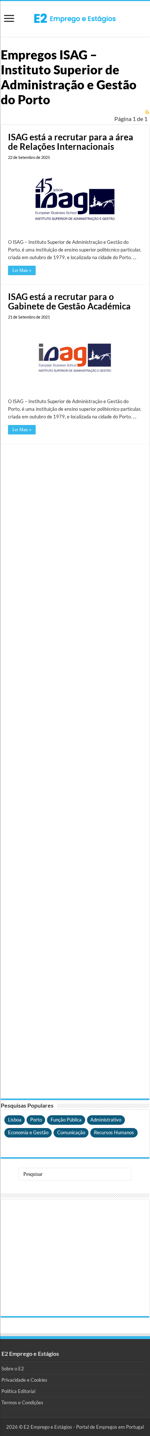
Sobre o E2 (12, 1368)
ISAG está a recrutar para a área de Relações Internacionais (70, 142)
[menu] (9, 19)
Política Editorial (18, 1391)
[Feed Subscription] (147, 112)
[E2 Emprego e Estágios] (75, 18)
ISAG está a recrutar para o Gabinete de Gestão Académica (69, 301)
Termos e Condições (22, 1402)
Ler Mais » (21, 270)
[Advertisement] (75, 771)
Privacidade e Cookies (24, 1380)
